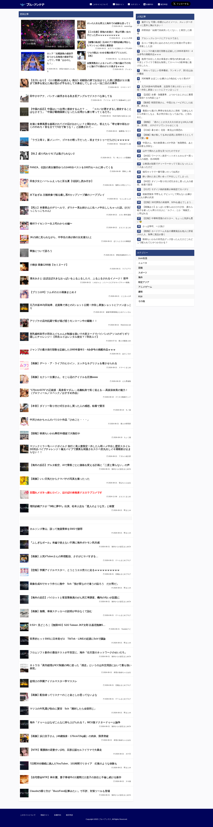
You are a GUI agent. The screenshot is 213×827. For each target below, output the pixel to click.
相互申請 (164, 4)
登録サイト (120, 4)
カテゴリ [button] (134, 4)
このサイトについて (100, 4)
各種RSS (149, 4)
